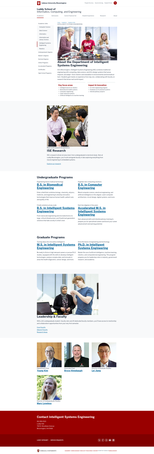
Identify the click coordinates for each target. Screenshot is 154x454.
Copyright (95, 450)
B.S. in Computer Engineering (90, 186)
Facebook (102, 440)
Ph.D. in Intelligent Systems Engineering (93, 246)
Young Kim (42, 370)
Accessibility (67, 450)
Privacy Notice (89, 450)
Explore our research (54, 164)
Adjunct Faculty (42, 330)
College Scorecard (75, 450)
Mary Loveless (44, 403)
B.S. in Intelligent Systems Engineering (56, 209)
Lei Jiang (96, 370)
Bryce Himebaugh (73, 370)
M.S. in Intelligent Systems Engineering (56, 246)
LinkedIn (113, 440)
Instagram (106, 440)
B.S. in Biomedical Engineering (50, 186)
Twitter (99, 440)
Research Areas (42, 332)
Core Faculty (41, 327)
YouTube (109, 440)
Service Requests (56, 440)
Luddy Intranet (42, 440)
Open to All (82, 450)
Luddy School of (59, 10)
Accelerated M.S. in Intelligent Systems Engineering (92, 211)
